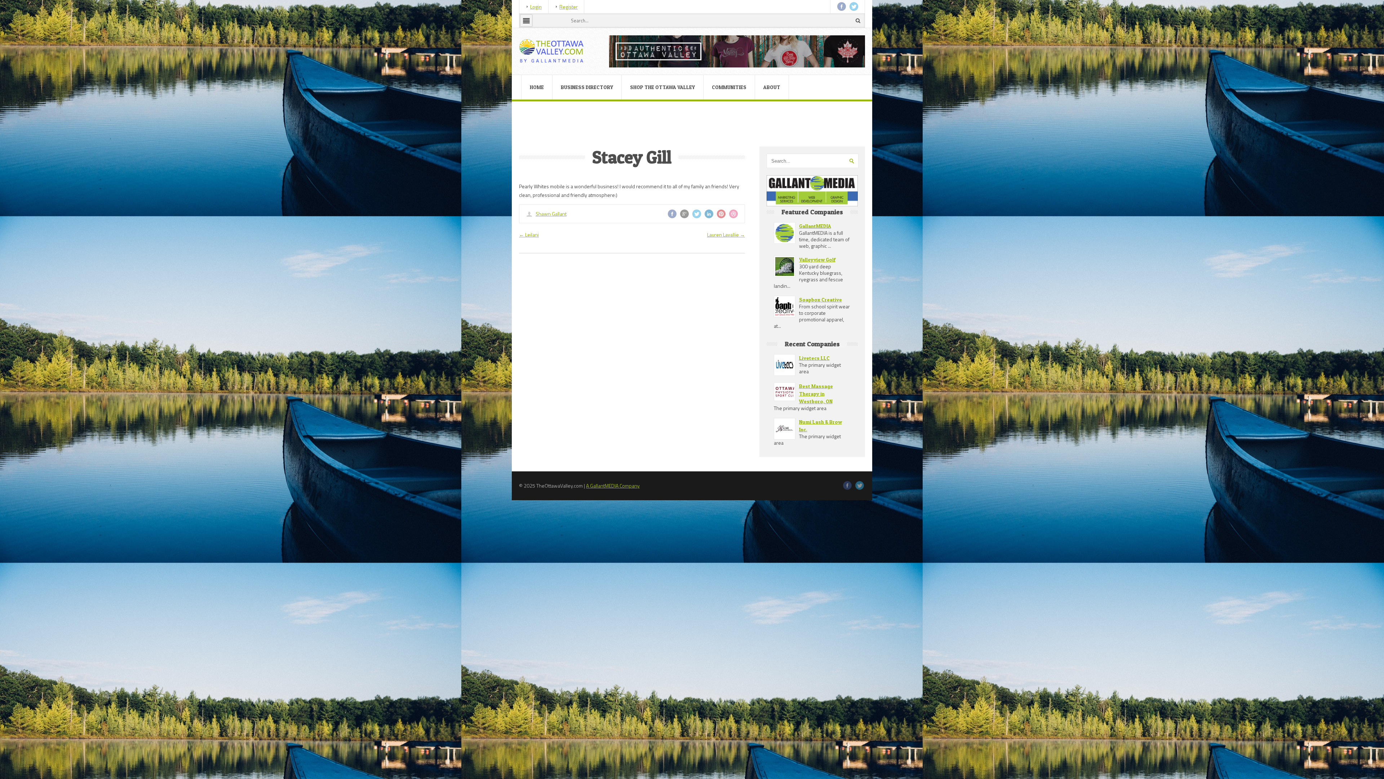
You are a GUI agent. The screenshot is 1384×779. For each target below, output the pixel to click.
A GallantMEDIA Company (613, 485)
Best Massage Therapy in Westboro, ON (816, 393)
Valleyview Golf (817, 259)
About (771, 87)
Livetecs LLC (814, 358)
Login (536, 6)
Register (568, 6)
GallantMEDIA (815, 226)
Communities (729, 87)
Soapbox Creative (820, 299)
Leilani (529, 234)
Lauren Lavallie (726, 234)
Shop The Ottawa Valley (662, 87)
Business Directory (587, 87)
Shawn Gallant (551, 213)
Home (537, 87)
